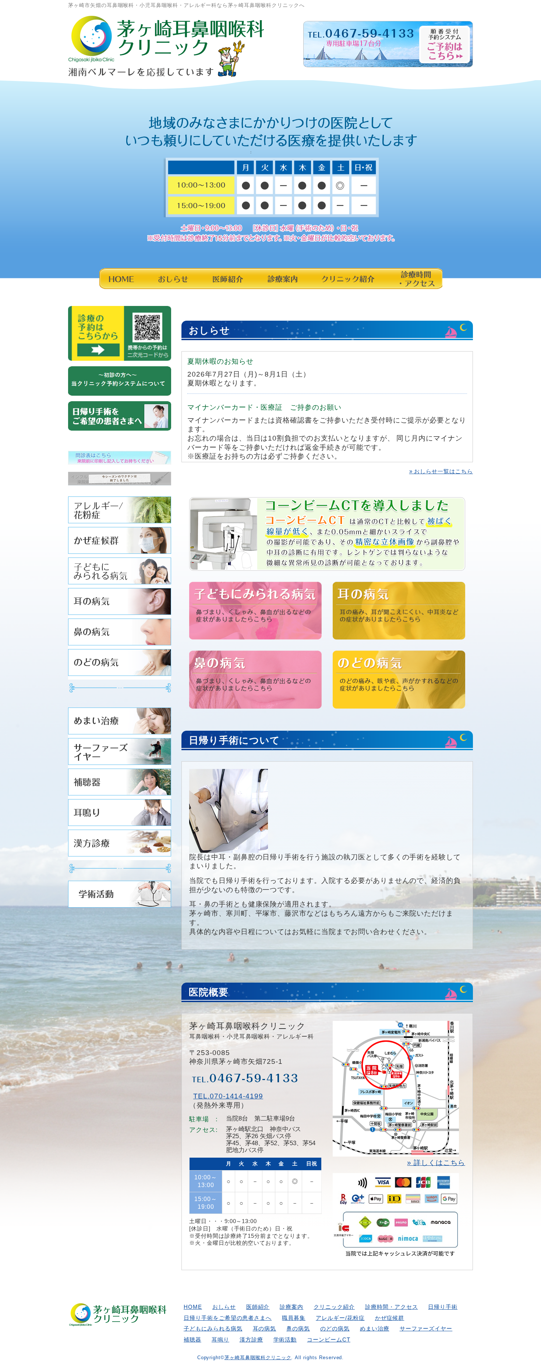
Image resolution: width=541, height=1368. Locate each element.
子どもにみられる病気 (119, 572)
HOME (121, 278)
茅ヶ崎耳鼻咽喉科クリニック (257, 1357)
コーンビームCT (328, 1339)
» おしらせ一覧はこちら (441, 471)
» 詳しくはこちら (436, 1162)
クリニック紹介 (347, 278)
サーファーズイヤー (119, 753)
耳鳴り (119, 814)
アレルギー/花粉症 (119, 511)
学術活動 (119, 896)
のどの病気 (119, 664)
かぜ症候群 (119, 542)
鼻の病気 (119, 634)
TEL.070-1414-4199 (228, 1096)
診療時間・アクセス (414, 278)
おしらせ (172, 278)
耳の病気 (119, 603)
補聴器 (119, 784)
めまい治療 (119, 723)
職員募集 (293, 1318)
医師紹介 (227, 278)
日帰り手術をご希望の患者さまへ (228, 1318)
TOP (507, 1340)
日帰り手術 (442, 1307)
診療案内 (282, 278)
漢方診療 (119, 845)
